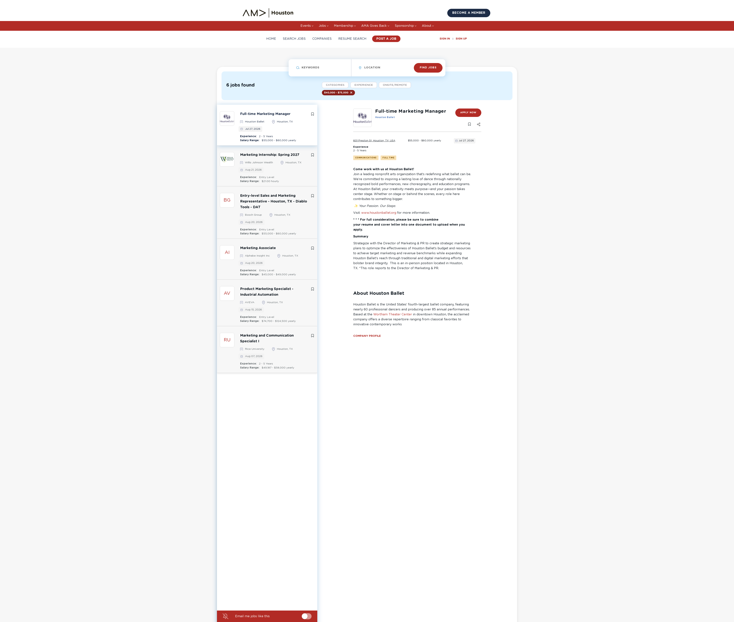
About (426, 25)
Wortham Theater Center (392, 314)
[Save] (312, 114)
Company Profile (367, 336)
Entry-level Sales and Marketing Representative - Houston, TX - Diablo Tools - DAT (273, 201)
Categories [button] (335, 85)
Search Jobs (294, 38)
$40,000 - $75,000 (336, 93)
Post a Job (386, 38)
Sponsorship (404, 25)
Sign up (461, 38)
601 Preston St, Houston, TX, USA (374, 140)
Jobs (322, 25)
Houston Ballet (385, 117)
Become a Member (468, 12)
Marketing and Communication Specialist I (267, 338)
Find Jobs (428, 67)
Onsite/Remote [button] (395, 85)
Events (305, 25)
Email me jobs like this (252, 616)
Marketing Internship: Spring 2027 (269, 155)
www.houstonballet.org (378, 212)
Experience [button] (363, 85)
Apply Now (468, 112)
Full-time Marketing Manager (265, 114)
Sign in (445, 38)
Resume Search (352, 38)
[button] (478, 125)
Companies (322, 38)
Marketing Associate (258, 248)
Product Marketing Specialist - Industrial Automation (266, 291)
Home (271, 38)
